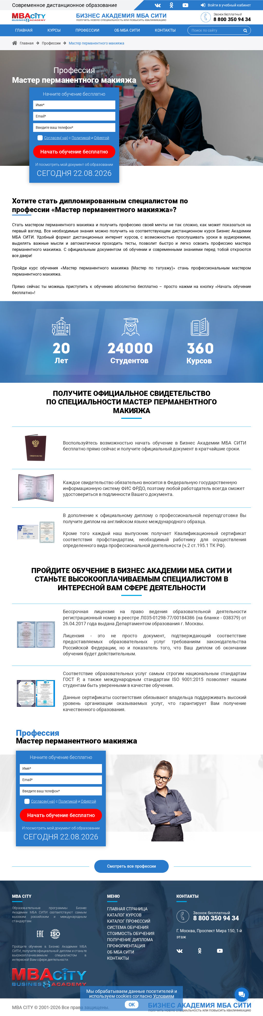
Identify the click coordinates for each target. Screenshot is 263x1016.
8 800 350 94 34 (232, 19)
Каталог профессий (128, 921)
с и (76, 138)
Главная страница (127, 908)
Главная (24, 30)
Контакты (165, 30)
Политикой (81, 138)
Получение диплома (130, 939)
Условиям (163, 996)
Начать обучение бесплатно (74, 152)
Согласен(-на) (56, 138)
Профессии (87, 30)
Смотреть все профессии (131, 866)
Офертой (101, 138)
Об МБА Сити (127, 30)
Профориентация (126, 946)
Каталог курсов (124, 915)
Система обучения (127, 927)
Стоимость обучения (130, 933)
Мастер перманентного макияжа (96, 43)
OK (132, 1004)
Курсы (54, 30)
